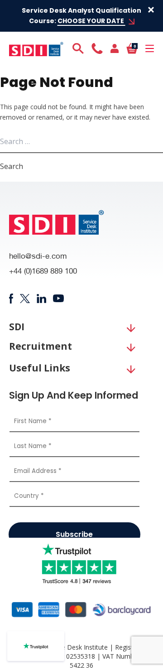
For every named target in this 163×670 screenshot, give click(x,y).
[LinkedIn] (41, 298)
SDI (16, 327)
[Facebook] (11, 299)
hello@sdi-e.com (38, 257)
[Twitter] (24, 298)
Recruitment (40, 346)
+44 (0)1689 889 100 (43, 272)
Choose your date (91, 20)
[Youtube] (58, 298)
